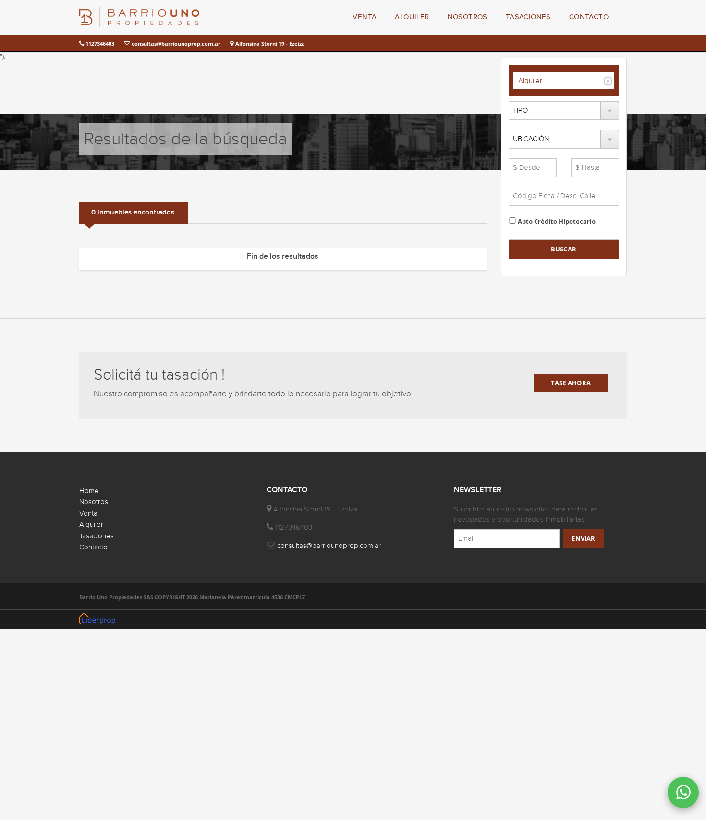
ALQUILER (412, 17)
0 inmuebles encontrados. (133, 212)
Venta (88, 514)
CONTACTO (589, 17)
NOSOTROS (467, 17)
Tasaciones (96, 536)
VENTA (365, 17)
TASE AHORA (571, 383)
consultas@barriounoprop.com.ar (175, 43)
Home (89, 491)
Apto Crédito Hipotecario (557, 221)
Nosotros (93, 502)
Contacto (93, 547)
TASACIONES (528, 17)
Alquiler (530, 81)
